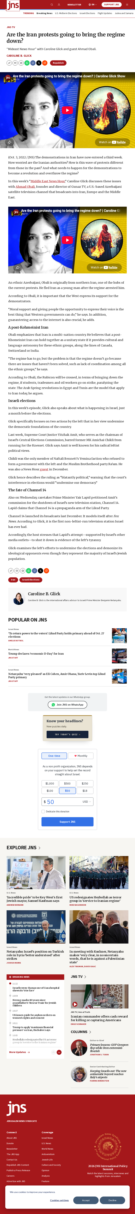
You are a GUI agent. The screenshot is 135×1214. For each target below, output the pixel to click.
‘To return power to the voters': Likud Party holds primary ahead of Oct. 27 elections (56, 635)
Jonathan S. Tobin (99, 1054)
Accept (86, 1200)
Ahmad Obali (25, 187)
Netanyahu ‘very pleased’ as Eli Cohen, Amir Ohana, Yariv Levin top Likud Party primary (56, 675)
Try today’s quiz (67, 734)
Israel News (13, 629)
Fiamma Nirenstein (99, 1081)
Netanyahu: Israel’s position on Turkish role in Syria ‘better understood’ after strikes (35, 955)
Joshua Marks (14, 963)
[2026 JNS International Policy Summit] (107, 1146)
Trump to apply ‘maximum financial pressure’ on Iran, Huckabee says (33, 1029)
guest (43, 469)
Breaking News (21, 977)
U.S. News (11, 892)
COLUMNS (79, 1032)
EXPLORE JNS (22, 847)
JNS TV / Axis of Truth (80, 1012)
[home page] (13, 5)
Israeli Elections (87, 13)
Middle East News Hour (48, 181)
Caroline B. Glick (19, 56)
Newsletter (74, 4)
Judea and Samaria (124, 13)
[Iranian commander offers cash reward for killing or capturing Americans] (99, 996)
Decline (112, 1200)
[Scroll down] (59, 1052)
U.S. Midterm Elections (66, 13)
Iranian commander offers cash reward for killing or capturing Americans (99, 1018)
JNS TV (11, 27)
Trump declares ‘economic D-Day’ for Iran (36, 653)
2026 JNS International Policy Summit (108, 1167)
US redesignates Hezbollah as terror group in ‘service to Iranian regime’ (95, 899)
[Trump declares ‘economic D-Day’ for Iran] (119, 656)
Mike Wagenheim (77, 905)
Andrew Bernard (15, 905)
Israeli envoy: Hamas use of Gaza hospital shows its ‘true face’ (36, 989)
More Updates (17, 1052)
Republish (58, 63)
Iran (13, 579)
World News (13, 649)
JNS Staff (13, 657)
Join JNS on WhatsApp (70, 704)
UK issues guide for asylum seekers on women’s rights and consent (34, 1016)
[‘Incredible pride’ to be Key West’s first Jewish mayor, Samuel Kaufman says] (36, 872)
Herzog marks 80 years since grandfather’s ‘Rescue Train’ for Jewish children (34, 1003)
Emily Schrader (78, 1024)
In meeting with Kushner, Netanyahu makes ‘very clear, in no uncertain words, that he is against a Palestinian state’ (96, 957)
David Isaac (90, 966)
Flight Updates (105, 13)
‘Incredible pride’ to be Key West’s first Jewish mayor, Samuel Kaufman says (35, 899)
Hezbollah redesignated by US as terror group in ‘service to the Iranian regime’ (34, 1041)
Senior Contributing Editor (102, 1066)
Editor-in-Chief (97, 1040)
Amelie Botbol (15, 640)
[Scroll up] (53, 1052)
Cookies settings (59, 1200)
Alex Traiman (76, 966)
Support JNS (111, 4)
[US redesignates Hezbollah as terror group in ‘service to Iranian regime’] (98, 872)
